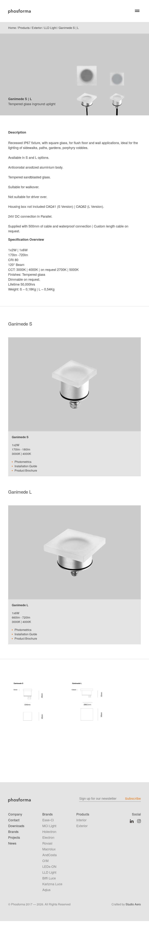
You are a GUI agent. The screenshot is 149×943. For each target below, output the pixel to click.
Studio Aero (133, 904)
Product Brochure (26, 470)
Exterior (37, 28)
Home (12, 28)
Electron (48, 837)
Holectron (49, 831)
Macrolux (49, 849)
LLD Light (50, 28)
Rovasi (47, 843)
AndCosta (49, 854)
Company (15, 814)
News (12, 843)
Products (24, 28)
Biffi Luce (49, 878)
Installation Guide (26, 466)
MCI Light (49, 825)
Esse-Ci (48, 819)
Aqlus (46, 889)
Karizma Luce (52, 883)
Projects (14, 837)
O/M (45, 860)
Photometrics (23, 462)
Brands (13, 831)
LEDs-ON (49, 866)
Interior (81, 819)
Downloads (16, 825)
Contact (13, 819)
